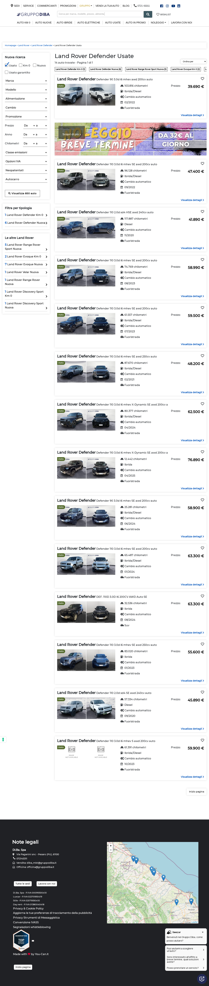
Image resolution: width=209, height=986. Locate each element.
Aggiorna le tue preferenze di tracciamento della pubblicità (52, 912)
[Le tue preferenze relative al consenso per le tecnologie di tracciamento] (3, 739)
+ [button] (111, 845)
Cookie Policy (35, 908)
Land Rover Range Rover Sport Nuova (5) (146, 69)
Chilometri (12, 143)
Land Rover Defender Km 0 (24, 215)
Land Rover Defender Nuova (25, 223)
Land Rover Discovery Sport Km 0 (24, 293)
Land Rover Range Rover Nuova (22, 282)
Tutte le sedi (23, 883)
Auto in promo (136, 22)
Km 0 (26, 65)
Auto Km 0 (23, 22)
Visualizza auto (24, 193)
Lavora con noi (181, 22)
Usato (13, 65)
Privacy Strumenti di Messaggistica (36, 917)
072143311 (21, 858)
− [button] (111, 850)
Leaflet (195, 922)
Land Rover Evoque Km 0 (23, 256)
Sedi (17, 5)
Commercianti (47, 5)
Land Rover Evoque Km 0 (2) (186, 69)
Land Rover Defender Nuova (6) (105, 69)
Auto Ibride (64, 22)
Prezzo (9, 125)
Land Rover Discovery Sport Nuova (24, 305)
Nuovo (41, 65)
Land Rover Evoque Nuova (24, 264)
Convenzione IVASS (26, 922)
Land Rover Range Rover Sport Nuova (22, 246)
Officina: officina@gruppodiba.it (35, 867)
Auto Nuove (43, 22)
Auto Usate (113, 22)
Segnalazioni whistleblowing (32, 927)
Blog (126, 5)
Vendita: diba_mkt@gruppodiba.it (36, 862)
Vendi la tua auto (107, 5)
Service (28, 5)
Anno (8, 134)
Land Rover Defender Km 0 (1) (70, 69)
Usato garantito (19, 72)
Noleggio (157, 22)
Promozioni (68, 5)
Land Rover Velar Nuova (22, 272)
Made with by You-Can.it (31, 954)
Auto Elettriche (88, 22)
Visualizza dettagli (192, 115)
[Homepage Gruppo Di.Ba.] (33, 14)
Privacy (18, 908)
